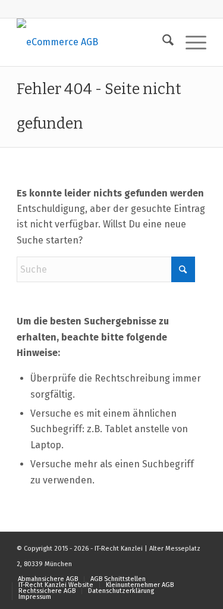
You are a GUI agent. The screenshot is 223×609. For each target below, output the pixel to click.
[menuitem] (162, 42)
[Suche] (162, 42)
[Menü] (190, 42)
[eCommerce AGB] (92, 42)
